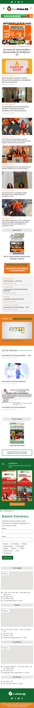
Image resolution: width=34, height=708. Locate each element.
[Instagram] (22, 2)
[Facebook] (12, 2)
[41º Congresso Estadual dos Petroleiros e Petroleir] (9, 493)
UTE (17, 550)
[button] (17, 16)
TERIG (6, 548)
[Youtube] (19, 2)
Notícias (11, 76)
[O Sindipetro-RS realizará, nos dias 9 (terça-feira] (24, 477)
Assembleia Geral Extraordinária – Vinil (16, 355)
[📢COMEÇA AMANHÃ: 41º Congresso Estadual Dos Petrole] (9, 477)
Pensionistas (8, 550)
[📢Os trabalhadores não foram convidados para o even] (24, 493)
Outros (6, 544)
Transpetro (7, 553)
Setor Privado (14, 305)
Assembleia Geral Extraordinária (14, 381)
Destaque (5, 76)
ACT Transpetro (8, 279)
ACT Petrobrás (8, 287)
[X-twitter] (15, 2)
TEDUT (14, 548)
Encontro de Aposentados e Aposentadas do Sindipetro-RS (17, 52)
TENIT (22, 548)
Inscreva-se (7, 558)
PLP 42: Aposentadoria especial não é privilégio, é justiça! (17, 258)
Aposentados (8, 546)
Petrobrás (15, 544)
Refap (25, 544)
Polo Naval (20, 546)
